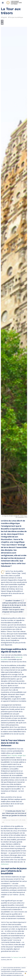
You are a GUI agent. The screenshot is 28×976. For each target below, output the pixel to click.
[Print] (14, 23)
